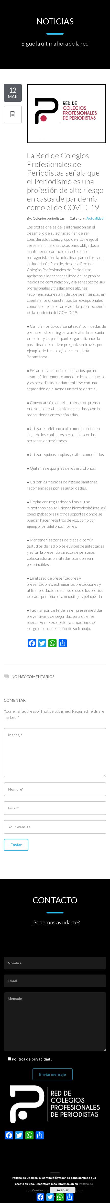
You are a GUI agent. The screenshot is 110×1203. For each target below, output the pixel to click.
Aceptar (63, 1190)
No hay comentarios (33, 676)
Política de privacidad (31, 1059)
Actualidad (95, 218)
